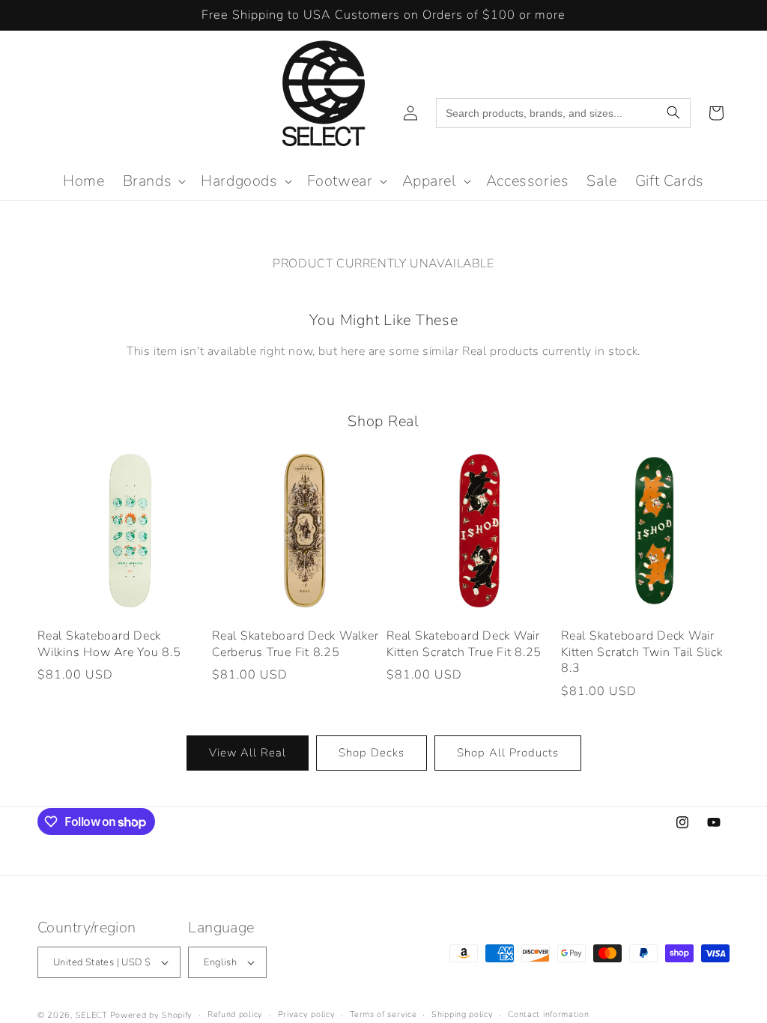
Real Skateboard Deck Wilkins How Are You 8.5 (109, 644)
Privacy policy (307, 1014)
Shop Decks (371, 752)
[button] (153, 181)
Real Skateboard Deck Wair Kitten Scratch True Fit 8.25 (464, 644)
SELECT (91, 1015)
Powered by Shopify (151, 1015)
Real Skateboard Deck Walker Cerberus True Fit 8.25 (295, 644)
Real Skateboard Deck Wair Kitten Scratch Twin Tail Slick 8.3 (642, 652)
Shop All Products (508, 752)
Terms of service (383, 1014)
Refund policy (235, 1014)
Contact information (548, 1014)
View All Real (247, 752)
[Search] (673, 113)
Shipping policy (462, 1014)
